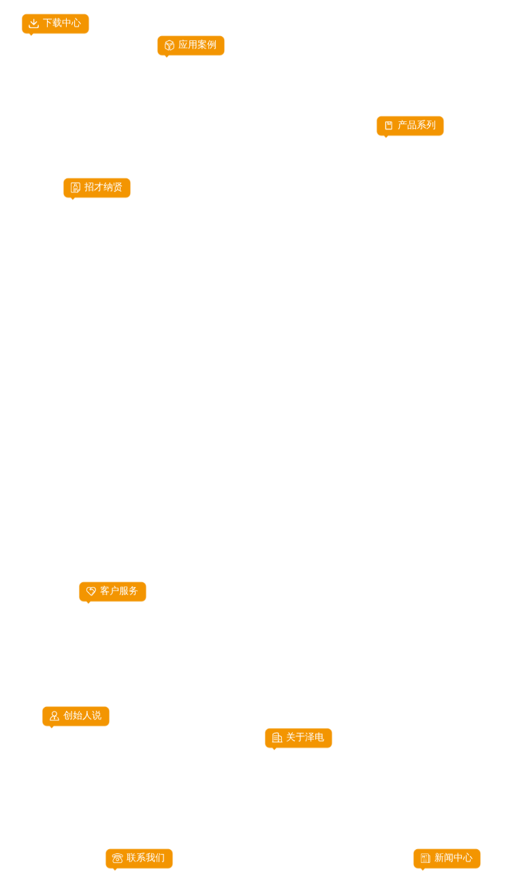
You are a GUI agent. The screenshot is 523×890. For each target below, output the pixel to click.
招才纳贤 (103, 187)
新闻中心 (453, 858)
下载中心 (62, 22)
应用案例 (197, 44)
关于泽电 (305, 737)
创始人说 (82, 715)
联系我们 (146, 858)
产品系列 (417, 125)
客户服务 (119, 591)
